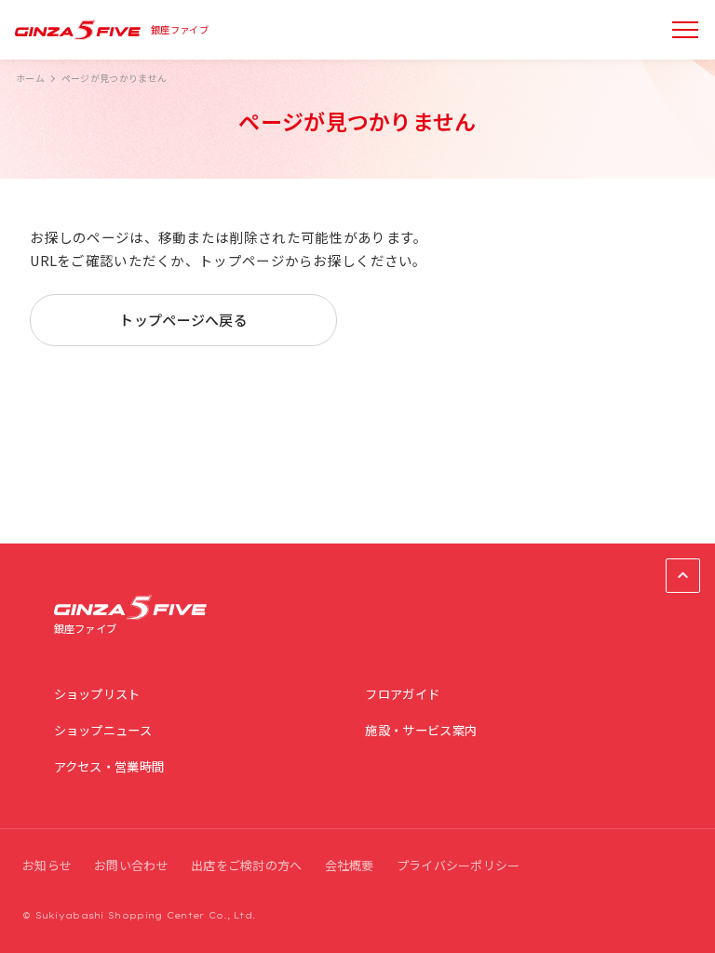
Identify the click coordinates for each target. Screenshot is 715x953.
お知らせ (47, 865)
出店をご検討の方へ (247, 865)
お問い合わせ (131, 865)
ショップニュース (103, 730)
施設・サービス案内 (421, 730)
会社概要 (349, 865)
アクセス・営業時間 (109, 766)
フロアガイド (402, 694)
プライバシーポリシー (458, 865)
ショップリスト (97, 694)
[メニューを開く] (685, 30)
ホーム (30, 78)
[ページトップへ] (683, 575)
